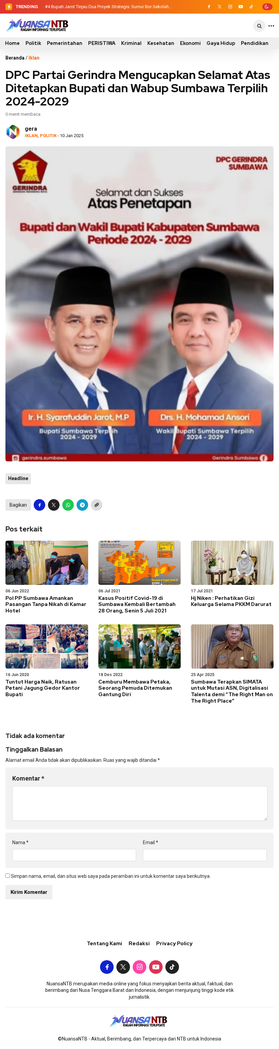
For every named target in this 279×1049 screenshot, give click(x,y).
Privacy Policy (174, 943)
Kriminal (131, 43)
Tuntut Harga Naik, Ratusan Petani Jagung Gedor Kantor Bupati (42, 688)
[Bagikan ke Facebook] (39, 505)
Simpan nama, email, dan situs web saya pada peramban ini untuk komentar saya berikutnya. (111, 876)
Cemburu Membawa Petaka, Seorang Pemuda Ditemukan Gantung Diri (135, 688)
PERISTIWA (101, 43)
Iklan (34, 58)
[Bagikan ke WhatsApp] (68, 505)
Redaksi (139, 943)
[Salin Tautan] (96, 505)
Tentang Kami (104, 943)
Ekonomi (190, 43)
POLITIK (48, 135)
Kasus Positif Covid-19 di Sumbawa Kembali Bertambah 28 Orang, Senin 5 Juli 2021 (137, 604)
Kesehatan (160, 43)
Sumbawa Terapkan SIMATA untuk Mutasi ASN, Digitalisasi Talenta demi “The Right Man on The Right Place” (232, 691)
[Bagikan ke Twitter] (54, 505)
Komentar (28, 778)
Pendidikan (254, 43)
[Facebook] (208, 7)
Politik (33, 43)
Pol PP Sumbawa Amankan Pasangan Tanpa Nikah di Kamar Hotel (45, 604)
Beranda (14, 58)
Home (12, 43)
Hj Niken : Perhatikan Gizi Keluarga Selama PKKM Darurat (231, 601)
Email (150, 842)
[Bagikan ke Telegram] (82, 505)
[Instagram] (230, 7)
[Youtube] (240, 7)
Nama (20, 842)
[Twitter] (219, 7)
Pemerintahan (64, 43)
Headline (18, 478)
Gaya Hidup (221, 43)
